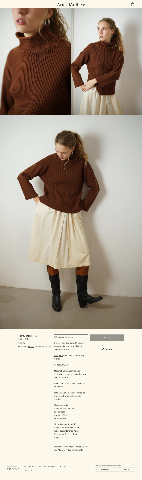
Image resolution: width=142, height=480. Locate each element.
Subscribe (128, 469)
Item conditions (51, 467)
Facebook (28, 470)
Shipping (31, 346)
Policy (63, 467)
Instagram (73, 467)
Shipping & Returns (32, 467)
